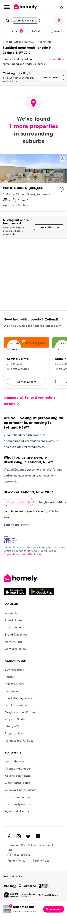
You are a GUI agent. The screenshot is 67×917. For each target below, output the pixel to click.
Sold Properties (14, 684)
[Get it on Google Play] (41, 591)
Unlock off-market (49, 227)
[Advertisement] (33, 276)
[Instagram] (18, 836)
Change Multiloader (18, 768)
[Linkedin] (38, 836)
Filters (16, 31)
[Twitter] (28, 836)
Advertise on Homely (18, 775)
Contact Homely (15, 648)
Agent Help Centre (17, 811)
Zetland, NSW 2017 (25, 41)
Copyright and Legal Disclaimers (23, 554)
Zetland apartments (17, 524)
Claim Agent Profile (17, 782)
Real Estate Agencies (18, 698)
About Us (11, 613)
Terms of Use (41, 860)
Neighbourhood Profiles (20, 712)
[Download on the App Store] (16, 591)
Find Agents (12, 691)
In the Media (13, 627)
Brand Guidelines (16, 634)
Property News (14, 733)
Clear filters (56, 59)
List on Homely (14, 761)
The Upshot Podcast (18, 797)
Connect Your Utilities (19, 740)
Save (57, 31)
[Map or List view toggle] (59, 20)
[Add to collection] (61, 189)
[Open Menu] (6, 6)
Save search (53, 909)
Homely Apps (13, 641)
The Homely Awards (18, 804)
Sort (37, 31)
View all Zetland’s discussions (22, 469)
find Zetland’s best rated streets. (24, 447)
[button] (33, 20)
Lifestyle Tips (13, 726)
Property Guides (15, 719)
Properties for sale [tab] (19, 502)
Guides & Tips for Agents (20, 790)
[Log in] (61, 7)
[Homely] (33, 578)
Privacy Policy (16, 860)
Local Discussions (16, 705)
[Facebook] (9, 836)
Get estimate (51, 77)
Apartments (44, 41)
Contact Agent (26, 381)
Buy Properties (14, 669)
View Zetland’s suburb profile (22, 435)
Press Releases (14, 620)
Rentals (10, 676)
